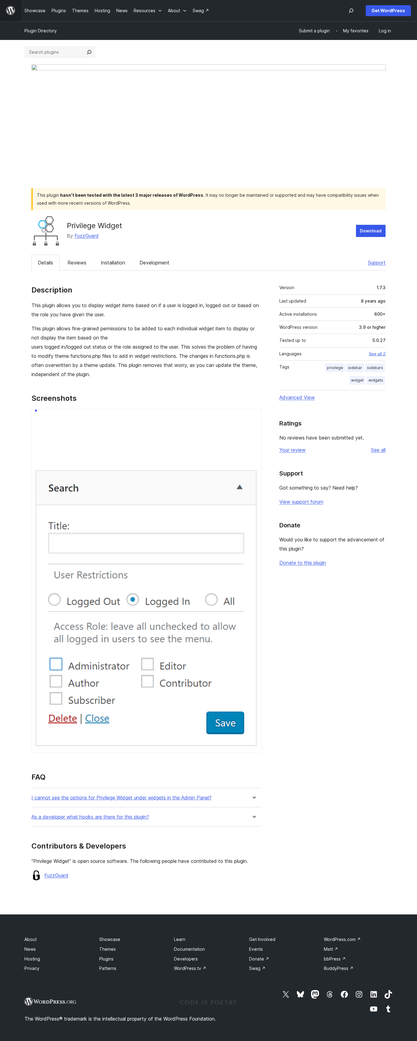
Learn (179, 939)
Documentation (189, 949)
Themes (107, 949)
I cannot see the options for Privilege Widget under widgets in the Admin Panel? (121, 798)
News (30, 949)
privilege (335, 367)
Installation (113, 263)
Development (154, 263)
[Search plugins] (89, 52)
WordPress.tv (190, 968)
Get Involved (262, 939)
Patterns (107, 968)
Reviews (76, 263)
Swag (257, 968)
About (30, 939)
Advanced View (297, 397)
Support (377, 263)
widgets (375, 380)
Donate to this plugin (302, 563)
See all (378, 450)
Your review (292, 450)
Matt (331, 949)
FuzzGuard (86, 236)
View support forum (301, 502)
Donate (259, 958)
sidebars (375, 367)
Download (371, 230)
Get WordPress (388, 10)
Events (256, 949)
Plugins (106, 958)
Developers (186, 958)
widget (357, 380)
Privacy (31, 968)
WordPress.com (342, 939)
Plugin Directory (40, 30)
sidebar (355, 367)
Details (45, 263)
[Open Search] (351, 10)
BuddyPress (339, 968)
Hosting (32, 958)
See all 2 (377, 353)
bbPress (335, 958)
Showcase (109, 939)
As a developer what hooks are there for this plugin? (90, 817)
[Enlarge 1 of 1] (253, 417)
